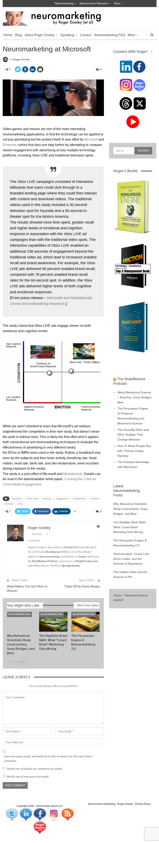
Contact (85, 35)
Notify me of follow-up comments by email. (35, 768)
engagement (62, 498)
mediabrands (79, 498)
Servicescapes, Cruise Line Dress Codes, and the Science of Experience (131, 558)
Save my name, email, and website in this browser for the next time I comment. (48, 758)
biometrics (17, 498)
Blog (18, 35)
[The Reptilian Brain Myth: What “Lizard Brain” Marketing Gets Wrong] (53, 622)
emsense (47, 498)
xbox (20, 504)
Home (8, 35)
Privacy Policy (143, 804)
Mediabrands (72, 474)
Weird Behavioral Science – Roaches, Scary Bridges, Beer (134, 397)
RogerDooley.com (87, 561)
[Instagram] (54, 814)
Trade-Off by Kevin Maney (82, 586)
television (9, 504)
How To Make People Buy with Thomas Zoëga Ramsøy (134, 450)
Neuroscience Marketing (102, 804)
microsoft (94, 498)
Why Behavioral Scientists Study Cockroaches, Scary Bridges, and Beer (130, 508)
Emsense (10, 145)
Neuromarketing (64, 3)
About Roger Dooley (40, 35)
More (117, 3)
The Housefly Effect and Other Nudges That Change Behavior (133, 434)
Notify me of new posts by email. (28, 776)
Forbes (82, 556)
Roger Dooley (125, 804)
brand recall (32, 498)
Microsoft (91, 139)
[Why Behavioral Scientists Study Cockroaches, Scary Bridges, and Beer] (21, 622)
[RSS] (67, 814)
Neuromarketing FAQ (109, 35)
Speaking (67, 35)
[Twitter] (12, 814)
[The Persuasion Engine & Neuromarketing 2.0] (85, 622)
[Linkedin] (26, 814)
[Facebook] (40, 814)
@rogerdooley (71, 565)
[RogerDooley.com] (39, 827)
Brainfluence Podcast (45, 561)
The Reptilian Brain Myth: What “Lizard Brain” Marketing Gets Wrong (129, 527)
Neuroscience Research (94, 3)
